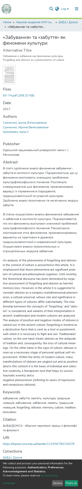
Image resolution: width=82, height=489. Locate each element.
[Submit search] (51, 8)
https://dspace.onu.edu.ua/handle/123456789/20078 (39, 444)
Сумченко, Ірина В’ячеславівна (25, 123)
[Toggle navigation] (76, 9)
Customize (9, 483)
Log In (65, 9)
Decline (57, 483)
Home (7, 22)
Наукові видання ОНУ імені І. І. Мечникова (35, 22)
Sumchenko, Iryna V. (16, 132)
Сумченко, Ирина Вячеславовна (25, 127)
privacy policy (49, 475)
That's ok (71, 483)
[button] (57, 9)
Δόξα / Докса (68, 22)
